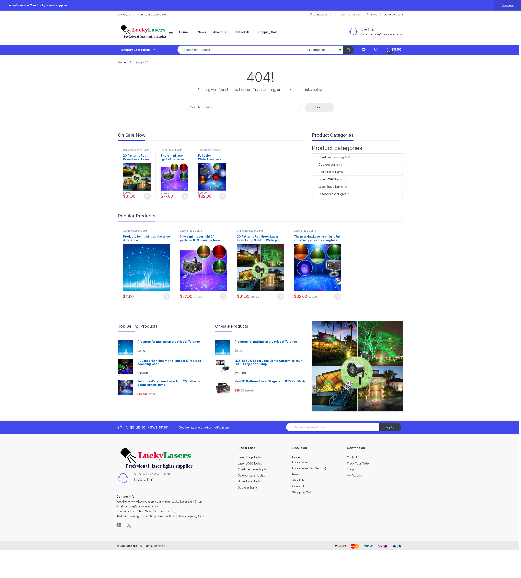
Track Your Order (349, 14)
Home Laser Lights (331, 171)
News (202, 32)
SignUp (390, 427)
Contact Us (241, 32)
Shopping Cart (267, 32)
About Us (219, 32)
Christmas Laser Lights (136, 150)
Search (319, 107)
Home (183, 32)
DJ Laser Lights (328, 164)
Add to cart (147, 196)
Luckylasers (128, 545)
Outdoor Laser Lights (332, 194)
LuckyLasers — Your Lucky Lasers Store (143, 14)
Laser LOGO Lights (331, 179)
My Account (395, 14)
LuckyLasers (300, 462)
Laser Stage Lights (171, 150)
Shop (374, 14)
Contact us (320, 14)
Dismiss (507, 5)
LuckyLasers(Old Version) (309, 468)
